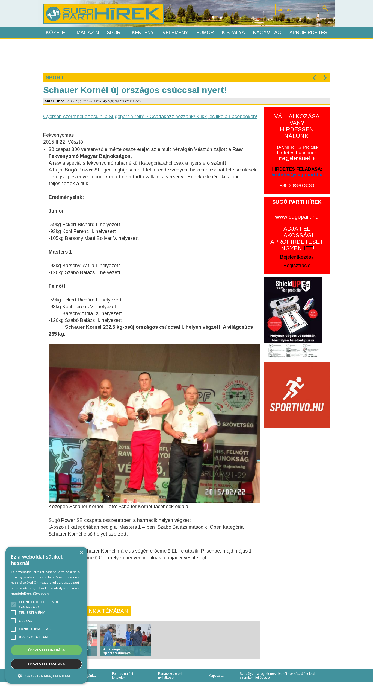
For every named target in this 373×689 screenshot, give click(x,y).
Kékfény (143, 32)
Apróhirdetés (308, 32)
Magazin (88, 32)
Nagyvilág (267, 32)
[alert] (46, 615)
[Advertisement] (186, 55)
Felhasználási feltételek (122, 675)
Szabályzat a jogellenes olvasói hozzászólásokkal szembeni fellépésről (277, 675)
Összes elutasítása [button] (46, 664)
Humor (205, 32)
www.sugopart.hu (297, 216)
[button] (46, 675)
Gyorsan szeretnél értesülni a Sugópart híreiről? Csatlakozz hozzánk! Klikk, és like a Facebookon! (150, 116)
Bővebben (41, 593)
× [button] (81, 553)
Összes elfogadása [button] (46, 650)
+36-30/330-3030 (297, 185)
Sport (115, 32)
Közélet (57, 32)
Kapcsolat (216, 676)
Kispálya (233, 32)
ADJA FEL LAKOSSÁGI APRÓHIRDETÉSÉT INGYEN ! (297, 238)
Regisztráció (296, 265)
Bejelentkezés (295, 257)
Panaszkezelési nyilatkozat (170, 675)
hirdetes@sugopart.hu (296, 174)
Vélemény (175, 32)
